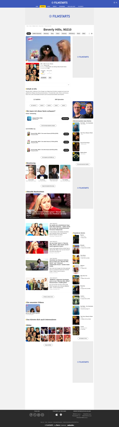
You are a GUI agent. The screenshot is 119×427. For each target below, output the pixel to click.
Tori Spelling (65, 179)
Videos (54, 6)
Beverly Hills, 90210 (57, 29)
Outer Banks (83, 255)
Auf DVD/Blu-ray (30, 129)
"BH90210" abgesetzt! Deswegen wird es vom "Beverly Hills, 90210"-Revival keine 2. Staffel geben (60, 281)
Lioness (82, 326)
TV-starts (80, 6)
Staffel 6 (63, 105)
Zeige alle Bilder (48, 345)
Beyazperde (75, 415)
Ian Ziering (54, 66)
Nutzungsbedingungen (57, 422)
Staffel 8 (49, 105)
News (48, 6)
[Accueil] (59, 2)
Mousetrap (82, 285)
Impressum (50, 422)
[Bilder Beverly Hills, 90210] (33, 334)
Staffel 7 (56, 105)
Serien (42, 6)
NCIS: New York (83, 275)
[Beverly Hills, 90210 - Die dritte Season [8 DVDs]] (28, 150)
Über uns (42, 422)
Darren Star (46, 65)
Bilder (28, 325)
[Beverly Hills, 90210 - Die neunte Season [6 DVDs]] (28, 134)
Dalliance (82, 265)
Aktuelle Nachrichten (35, 192)
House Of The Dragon (85, 142)
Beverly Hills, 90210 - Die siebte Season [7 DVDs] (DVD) (44, 141)
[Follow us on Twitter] (35, 414)
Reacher (82, 235)
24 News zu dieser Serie (48, 296)
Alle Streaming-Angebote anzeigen (48, 125)
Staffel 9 (42, 105)
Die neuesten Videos (35, 302)
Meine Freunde (49, 70)
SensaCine (85, 414)
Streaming (62, 6)
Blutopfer (82, 245)
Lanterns (82, 296)
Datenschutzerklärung (67, 422)
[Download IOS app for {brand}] (57, 414)
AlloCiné (75, 414)
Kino (37, 6)
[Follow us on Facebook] (31, 414)
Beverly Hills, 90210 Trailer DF (33, 313)
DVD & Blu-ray (71, 6)
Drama (51, 63)
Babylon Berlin (83, 152)
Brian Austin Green (62, 66)
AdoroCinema (85, 415)
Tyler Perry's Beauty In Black (86, 132)
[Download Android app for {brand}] (62, 414)
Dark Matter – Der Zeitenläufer (86, 123)
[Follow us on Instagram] (39, 414)
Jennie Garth (48, 66)
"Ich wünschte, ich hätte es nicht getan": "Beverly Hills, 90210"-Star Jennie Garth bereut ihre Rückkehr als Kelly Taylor (46, 213)
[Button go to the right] (92, 33)
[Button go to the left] (89, 33)
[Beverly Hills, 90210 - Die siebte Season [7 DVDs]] (28, 142)
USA (49, 68)
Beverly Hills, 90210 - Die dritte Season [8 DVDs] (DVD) (44, 149)
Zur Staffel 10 (33, 105)
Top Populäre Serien (83, 338)
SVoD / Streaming (31, 113)
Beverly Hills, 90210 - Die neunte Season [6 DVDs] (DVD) (44, 133)
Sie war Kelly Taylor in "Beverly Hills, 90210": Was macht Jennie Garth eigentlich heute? (59, 244)
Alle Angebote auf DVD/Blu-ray (48, 157)
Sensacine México (81, 417)
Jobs (46, 422)
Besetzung (30, 163)
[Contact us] (42, 414)
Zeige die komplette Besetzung (48, 186)
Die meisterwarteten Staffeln (83, 164)
